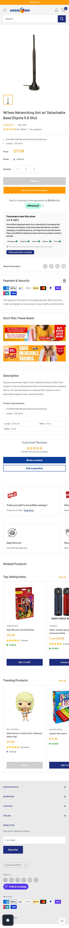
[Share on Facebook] (45, 266)
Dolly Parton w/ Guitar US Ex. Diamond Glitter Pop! (24, 735)
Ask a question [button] (34, 468)
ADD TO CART (24, 662)
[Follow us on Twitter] (11, 880)
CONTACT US (34, 2)
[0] (63, 10)
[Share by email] (63, 266)
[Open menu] (4, 10)
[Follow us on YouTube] (30, 880)
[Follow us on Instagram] (17, 880)
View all (62, 577)
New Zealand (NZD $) (13, 865)
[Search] (62, 18)
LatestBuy (8, 125)
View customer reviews (20, 252)
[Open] (7, 920)
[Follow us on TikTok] (36, 880)
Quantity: (7, 169)
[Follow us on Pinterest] (24, 880)
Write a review (34, 460)
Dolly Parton (13, 729)
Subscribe (13, 849)
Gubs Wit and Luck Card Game (20, 629)
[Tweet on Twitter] (57, 266)
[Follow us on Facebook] (5, 880)
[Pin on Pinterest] (51, 266)
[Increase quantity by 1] (34, 169)
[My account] (56, 10)
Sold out (34, 181)
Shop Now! (29, 510)
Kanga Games (12, 626)
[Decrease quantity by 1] (17, 169)
